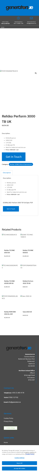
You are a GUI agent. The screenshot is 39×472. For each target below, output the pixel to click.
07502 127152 (13, 397)
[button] (35, 73)
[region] (19, 458)
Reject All (19, 463)
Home (3, 50)
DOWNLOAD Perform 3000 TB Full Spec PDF (18, 203)
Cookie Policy (30, 454)
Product (11, 50)
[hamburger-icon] (2, 27)
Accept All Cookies (19, 468)
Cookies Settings (10, 428)
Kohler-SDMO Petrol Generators (21, 164)
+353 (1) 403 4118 (18, 393)
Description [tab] (7, 173)
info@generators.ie (14, 402)
